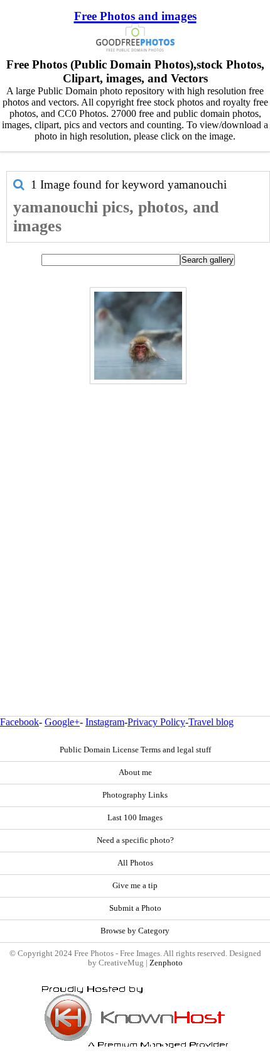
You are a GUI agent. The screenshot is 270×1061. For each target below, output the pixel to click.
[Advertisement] (135, 523)
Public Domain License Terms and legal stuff (135, 749)
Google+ (62, 722)
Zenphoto (166, 963)
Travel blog (211, 722)
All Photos (135, 863)
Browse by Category (135, 930)
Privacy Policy (156, 722)
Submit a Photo (135, 908)
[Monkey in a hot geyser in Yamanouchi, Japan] (138, 335)
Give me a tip (135, 885)
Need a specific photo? (135, 840)
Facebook (19, 722)
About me (135, 772)
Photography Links (135, 795)
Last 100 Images (135, 817)
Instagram (104, 722)
